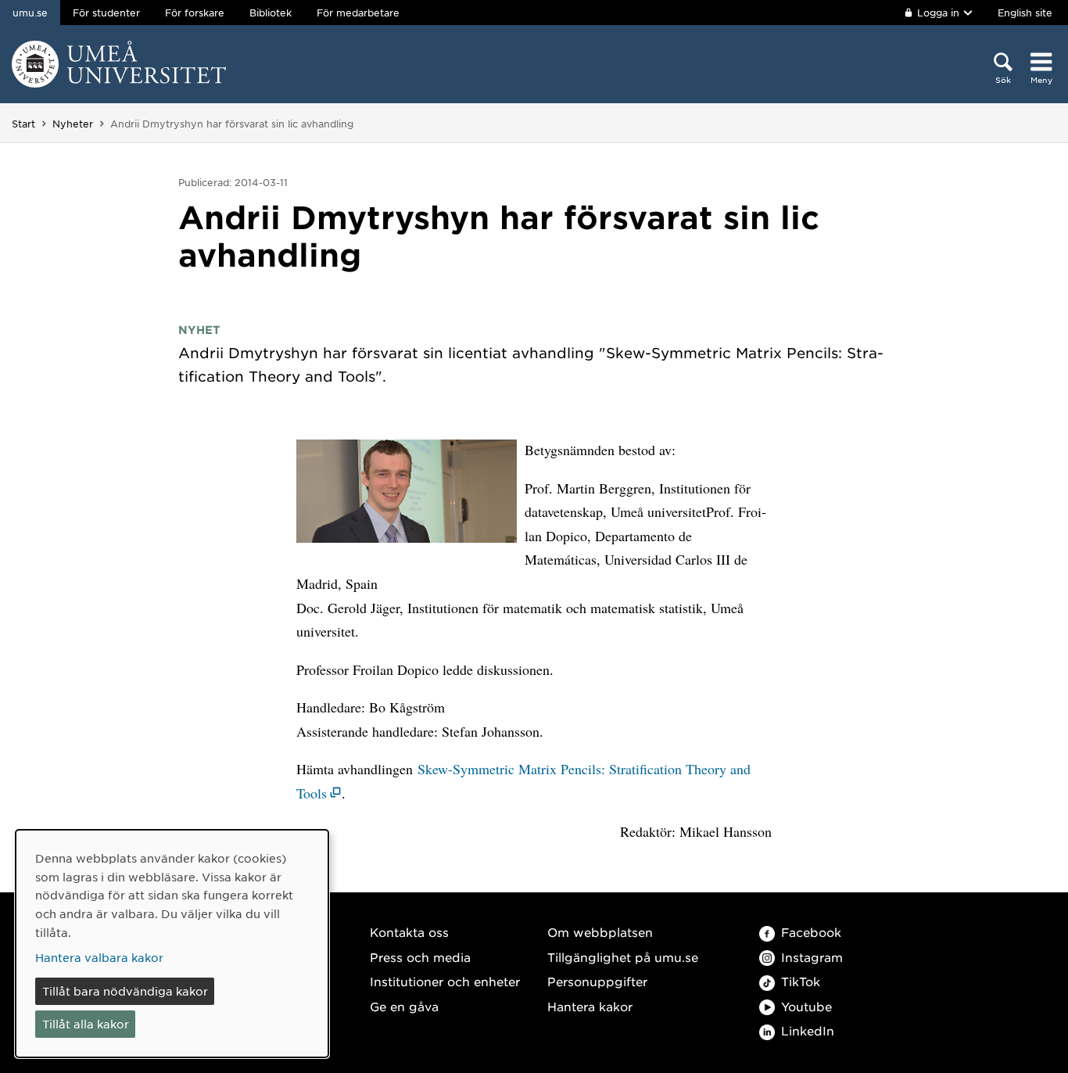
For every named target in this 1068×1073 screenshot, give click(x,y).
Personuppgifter (597, 981)
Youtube (806, 1006)
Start (23, 123)
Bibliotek (270, 12)
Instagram (812, 956)
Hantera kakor (590, 1006)
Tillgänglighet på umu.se (622, 956)
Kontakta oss (409, 931)
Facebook (811, 931)
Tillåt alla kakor (85, 1024)
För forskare (194, 12)
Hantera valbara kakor (99, 957)
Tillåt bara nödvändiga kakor (125, 991)
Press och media (420, 956)
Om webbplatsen (600, 931)
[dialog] (172, 943)
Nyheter (72, 123)
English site (1025, 12)
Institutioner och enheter (445, 981)
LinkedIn (807, 1030)
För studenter (106, 12)
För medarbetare (358, 12)
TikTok (800, 981)
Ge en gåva (404, 1006)
